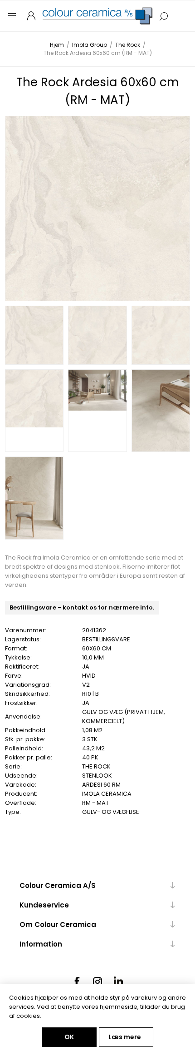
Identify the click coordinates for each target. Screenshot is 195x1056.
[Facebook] (77, 981)
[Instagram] (97, 981)
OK (69, 1036)
